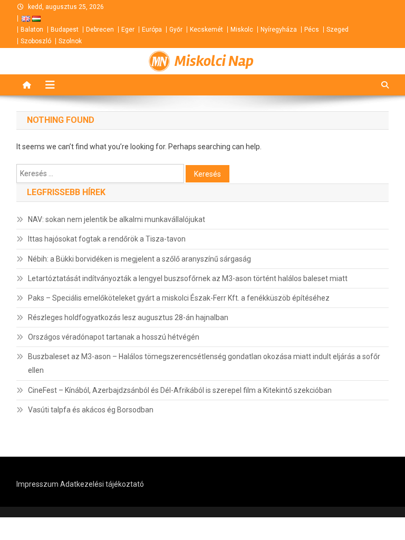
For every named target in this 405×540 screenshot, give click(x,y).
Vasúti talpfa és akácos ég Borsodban (90, 410)
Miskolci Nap (214, 61)
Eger (127, 29)
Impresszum (37, 484)
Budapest (65, 29)
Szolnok (70, 41)
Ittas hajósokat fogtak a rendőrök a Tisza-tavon (107, 239)
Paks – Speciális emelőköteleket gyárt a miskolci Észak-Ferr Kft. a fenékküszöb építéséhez (179, 298)
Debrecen (100, 29)
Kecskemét (206, 29)
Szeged (337, 29)
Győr (175, 29)
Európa (152, 29)
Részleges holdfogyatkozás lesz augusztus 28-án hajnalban (128, 317)
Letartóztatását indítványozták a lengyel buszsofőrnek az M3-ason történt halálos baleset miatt (188, 278)
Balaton (32, 29)
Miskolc (241, 29)
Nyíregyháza (279, 29)
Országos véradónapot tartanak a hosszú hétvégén (113, 337)
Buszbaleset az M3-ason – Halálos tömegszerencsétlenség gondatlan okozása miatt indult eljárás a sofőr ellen (204, 363)
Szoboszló (36, 41)
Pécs (311, 29)
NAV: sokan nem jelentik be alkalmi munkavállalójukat (116, 219)
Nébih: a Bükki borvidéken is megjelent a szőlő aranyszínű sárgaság (139, 259)
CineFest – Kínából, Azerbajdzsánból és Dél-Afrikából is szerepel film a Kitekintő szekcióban (180, 390)
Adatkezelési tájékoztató (102, 484)
